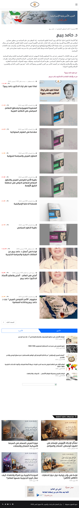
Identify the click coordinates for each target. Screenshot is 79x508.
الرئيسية (73, 29)
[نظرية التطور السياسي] (58, 234)
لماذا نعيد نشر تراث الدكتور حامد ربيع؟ (20, 86)
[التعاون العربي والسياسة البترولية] (58, 163)
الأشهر (58, 331)
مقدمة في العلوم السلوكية (23, 132)
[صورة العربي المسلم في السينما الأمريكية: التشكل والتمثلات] (20, 430)
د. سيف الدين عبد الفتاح (29, 272)
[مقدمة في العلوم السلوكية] (58, 139)
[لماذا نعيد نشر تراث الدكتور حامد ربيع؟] (58, 91)
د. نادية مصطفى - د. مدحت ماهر (27, 81)
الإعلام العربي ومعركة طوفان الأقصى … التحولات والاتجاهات (46, 373)
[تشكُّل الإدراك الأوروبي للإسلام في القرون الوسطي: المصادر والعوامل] (59, 430)
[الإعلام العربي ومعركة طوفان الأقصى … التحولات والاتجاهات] (71, 376)
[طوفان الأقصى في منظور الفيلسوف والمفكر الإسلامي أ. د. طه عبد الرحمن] (71, 340)
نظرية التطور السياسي (27, 228)
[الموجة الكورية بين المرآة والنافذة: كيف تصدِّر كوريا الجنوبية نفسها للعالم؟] (20, 462)
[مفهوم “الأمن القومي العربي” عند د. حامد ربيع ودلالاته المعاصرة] (58, 307)
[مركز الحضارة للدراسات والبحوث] (39, 4)
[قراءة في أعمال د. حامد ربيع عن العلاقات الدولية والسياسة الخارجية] (58, 258)
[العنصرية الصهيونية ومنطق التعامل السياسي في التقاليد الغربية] (58, 115)
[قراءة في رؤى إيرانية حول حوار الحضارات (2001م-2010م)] (59, 462)
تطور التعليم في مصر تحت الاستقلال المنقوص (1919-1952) (46, 346)
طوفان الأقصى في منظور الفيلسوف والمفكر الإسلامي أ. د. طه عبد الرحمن (41, 337)
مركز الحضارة (31, 105)
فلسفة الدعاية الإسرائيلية (25, 204)
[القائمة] (76, 5)
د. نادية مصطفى (31, 249)
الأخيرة (20, 331)
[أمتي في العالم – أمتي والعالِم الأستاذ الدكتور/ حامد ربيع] (58, 282)
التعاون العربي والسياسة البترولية (22, 156)
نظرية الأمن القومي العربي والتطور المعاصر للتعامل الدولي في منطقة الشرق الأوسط (21, 183)
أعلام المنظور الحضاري (63, 29)
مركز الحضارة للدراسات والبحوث (53, 504)
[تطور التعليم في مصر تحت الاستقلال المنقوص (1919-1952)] (71, 349)
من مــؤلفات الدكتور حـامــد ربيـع (63, 76)
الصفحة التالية (10, 322)
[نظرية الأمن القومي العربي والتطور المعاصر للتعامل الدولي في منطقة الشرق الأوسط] (58, 186)
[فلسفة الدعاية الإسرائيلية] (58, 210)
